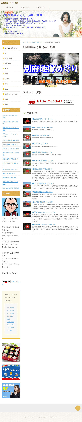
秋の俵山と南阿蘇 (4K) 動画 (43, 127)
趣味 (6, 104)
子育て (7, 79)
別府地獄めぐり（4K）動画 (9, 3)
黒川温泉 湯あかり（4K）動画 (45, 224)
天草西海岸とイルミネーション (44, 119)
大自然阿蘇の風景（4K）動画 (44, 183)
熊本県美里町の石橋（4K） (43, 192)
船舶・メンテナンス (11, 94)
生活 (6, 89)
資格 (6, 99)
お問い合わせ (25, 7)
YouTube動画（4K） (37, 42)
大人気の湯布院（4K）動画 (43, 202)
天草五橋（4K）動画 (41, 144)
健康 (6, 68)
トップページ (26, 42)
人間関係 (8, 63)
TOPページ (9, 7)
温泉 (6, 53)
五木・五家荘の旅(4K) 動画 (44, 160)
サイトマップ (41, 7)
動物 (6, 73)
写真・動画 (8, 58)
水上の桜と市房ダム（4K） (43, 152)
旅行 (6, 84)
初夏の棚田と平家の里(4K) (43, 169)
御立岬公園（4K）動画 (42, 135)
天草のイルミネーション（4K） (45, 212)
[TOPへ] (77, 408)
